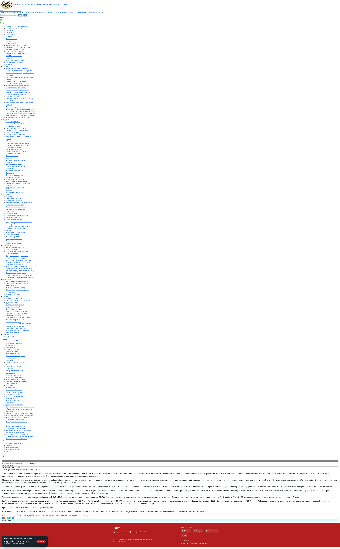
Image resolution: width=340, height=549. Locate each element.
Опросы (58, 13)
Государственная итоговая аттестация (19, 222)
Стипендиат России (12, 224)
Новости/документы (48, 13)
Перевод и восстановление (15, 232)
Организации (25, 13)
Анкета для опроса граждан (15, 60)
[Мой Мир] (13, 518)
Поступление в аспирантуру (15, 175)
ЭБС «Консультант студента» (15, 135)
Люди (2, 13)
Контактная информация (14, 192)
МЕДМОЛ (9, 64)
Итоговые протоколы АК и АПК (16, 439)
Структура (9, 30)
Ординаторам (8, 245)
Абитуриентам (8, 158)
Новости (10, 465)
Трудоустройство (12, 303)
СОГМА (58, 4)
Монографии (10, 360)
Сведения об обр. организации (16, 26)
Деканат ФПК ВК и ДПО (14, 298)
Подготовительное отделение (16, 181)
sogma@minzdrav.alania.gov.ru (141, 532)
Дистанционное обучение (15, 200)
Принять (41, 541)
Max (185, 535)
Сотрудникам (7, 335)
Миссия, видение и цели (14, 28)
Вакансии (72, 13)
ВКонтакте (187, 531)
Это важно (9, 452)
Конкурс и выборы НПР (14, 43)
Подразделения (35, 13)
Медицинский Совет (13, 394)
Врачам (5, 296)
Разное (5, 441)
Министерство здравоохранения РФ (18, 86)
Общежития (10, 230)
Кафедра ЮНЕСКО (12, 341)
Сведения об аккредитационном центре (20, 413)
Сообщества (16, 13)
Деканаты (9, 196)
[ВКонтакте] (3, 518)
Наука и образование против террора (19, 118)
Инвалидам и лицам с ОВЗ (15, 49)
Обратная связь (11, 39)
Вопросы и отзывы (97, 13)
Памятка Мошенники (13, 449)
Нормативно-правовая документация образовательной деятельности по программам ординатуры (19, 262)
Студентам (6, 194)
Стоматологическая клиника (16, 392)
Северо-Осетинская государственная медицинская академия (34, 4)
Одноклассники (213, 531)
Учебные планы (11, 213)
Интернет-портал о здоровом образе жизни (21, 115)
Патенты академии (12, 354)
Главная (5, 24)
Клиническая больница (14, 390)
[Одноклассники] (5, 518)
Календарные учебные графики (17, 215)
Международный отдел (14, 239)
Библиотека (8, 13)
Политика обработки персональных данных (194, 543)
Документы (9, 386)
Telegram (199, 531)
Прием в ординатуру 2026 (15, 247)
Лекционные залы (12, 241)
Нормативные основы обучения (17, 281)
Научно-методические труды (16, 379)
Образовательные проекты (15, 141)
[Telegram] (8, 518)
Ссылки (5, 66)
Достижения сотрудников (14, 377)
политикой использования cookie (14, 543)
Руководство (10, 32)
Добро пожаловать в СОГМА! (16, 179)
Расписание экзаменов (14, 220)
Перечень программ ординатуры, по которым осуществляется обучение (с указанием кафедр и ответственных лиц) (20, 269)
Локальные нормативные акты (16, 207)
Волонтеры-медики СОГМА (15, 52)
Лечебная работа (9, 388)
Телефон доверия (12, 447)
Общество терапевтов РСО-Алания (18, 300)
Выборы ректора (11, 41)
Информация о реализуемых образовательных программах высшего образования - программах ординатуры (20, 275)
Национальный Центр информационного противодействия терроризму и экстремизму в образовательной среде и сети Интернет (21, 111)
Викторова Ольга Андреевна (12, 463)
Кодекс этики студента (13, 243)
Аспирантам (7, 279)
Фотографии (65, 13)
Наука (5, 339)
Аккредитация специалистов (13, 405)
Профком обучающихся (14, 237)
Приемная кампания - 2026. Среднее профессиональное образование (16, 166)
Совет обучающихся (13, 235)
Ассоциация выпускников (14, 62)
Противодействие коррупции (16, 45)
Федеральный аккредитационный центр (20, 407)
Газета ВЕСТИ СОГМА (13, 122)
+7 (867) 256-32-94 (121, 532)
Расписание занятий (13, 218)
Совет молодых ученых (14, 375)
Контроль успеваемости (14, 443)
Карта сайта (10, 445)
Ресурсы (6, 120)
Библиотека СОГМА (12, 132)
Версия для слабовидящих (9, 15)
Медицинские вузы (12, 96)
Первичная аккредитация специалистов (20, 415)
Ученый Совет (10, 35)
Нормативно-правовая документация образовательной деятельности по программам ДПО (18, 311)
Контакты (9, 37)
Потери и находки (12, 156)
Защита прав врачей (13, 307)
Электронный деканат (13, 198)
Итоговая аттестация (13, 294)
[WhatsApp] (10, 518)
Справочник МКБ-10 (13, 154)
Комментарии (86, 13)
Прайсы (78, 13)
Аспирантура (10, 347)
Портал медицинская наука (15, 107)
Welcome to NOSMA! (13, 177)
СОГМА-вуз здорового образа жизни (18, 47)
